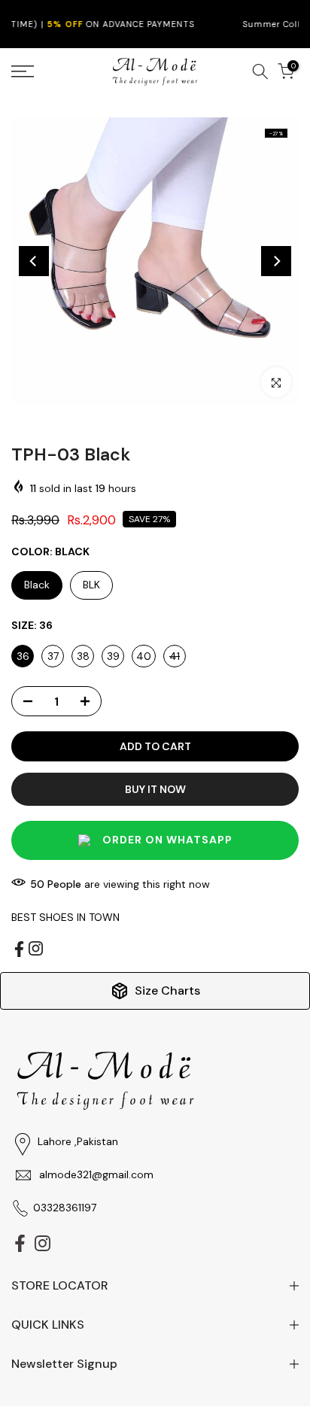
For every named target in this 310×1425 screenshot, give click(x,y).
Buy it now (155, 789)
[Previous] (34, 261)
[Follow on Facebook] (19, 949)
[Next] (276, 261)
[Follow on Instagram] (36, 948)
